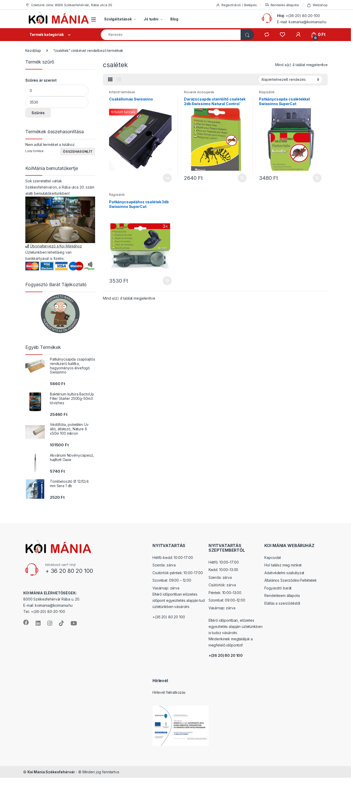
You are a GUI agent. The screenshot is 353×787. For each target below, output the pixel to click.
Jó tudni (151, 19)
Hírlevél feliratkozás (169, 692)
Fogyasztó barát (277, 588)
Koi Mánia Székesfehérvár (51, 772)
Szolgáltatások (118, 19)
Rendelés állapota (285, 5)
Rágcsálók (267, 92)
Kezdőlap (33, 50)
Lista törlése (34, 151)
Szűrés (38, 113)
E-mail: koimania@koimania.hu (301, 22)
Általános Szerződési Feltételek (290, 580)
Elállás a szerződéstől (282, 603)
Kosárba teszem (240, 178)
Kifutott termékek (122, 92)
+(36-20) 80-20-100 (303, 15)
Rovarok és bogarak (199, 92)
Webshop (320, 5)
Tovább (165, 178)
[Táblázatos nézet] (110, 79)
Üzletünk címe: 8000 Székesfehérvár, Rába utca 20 (71, 5)
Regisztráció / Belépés (239, 5)
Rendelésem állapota (282, 595)
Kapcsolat (272, 557)
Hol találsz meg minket (283, 565)
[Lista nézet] (119, 79)
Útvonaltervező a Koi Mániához (56, 246)
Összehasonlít (78, 151)
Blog (174, 19)
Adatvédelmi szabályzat (284, 573)
